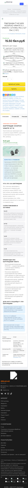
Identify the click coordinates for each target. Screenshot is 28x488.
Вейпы (3, 408)
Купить (14, 89)
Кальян (3, 417)
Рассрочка (4, 452)
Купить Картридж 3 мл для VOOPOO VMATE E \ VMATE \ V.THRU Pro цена (14, 101)
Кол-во (5, 76)
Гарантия (3, 445)
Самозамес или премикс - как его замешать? (13, 454)
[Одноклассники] (6, 95)
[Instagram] (8, 394)
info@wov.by (5, 390)
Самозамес (4, 412)
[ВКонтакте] (4, 95)
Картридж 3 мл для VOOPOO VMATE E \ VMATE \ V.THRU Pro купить (13, 98)
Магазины (3, 433)
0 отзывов (11, 33)
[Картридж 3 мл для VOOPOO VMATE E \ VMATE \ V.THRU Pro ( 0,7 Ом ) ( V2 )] (14, 19)
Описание (5, 116)
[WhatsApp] (10, 95)
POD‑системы (5, 401)
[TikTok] (11, 394)
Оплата (3, 447)
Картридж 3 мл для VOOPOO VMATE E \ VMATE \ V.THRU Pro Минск (14, 105)
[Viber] (8, 95)
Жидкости (4, 403)
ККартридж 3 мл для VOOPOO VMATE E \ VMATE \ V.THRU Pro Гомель (14, 108)
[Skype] (12, 95)
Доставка (3, 443)
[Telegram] (14, 95)
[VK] (2, 394)
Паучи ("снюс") (5, 415)
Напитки (3, 419)
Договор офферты (6, 435)
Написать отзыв (20, 33)
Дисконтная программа (7, 450)
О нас (2, 427)
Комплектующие (5, 410)
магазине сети (17, 357)
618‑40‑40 (5, 381)
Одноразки (4, 405)
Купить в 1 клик (14, 84)
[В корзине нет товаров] (25, 4)
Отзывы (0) (15, 116)
